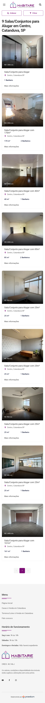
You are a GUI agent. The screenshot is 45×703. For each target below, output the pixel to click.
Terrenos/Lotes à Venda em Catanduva (17, 613)
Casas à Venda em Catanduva (14, 608)
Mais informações (11, 86)
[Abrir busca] (40, 4)
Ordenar (13, 13)
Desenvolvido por (16, 697)
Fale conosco (7, 618)
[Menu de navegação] (5, 5)
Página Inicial (7, 603)
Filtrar (34, 13)
